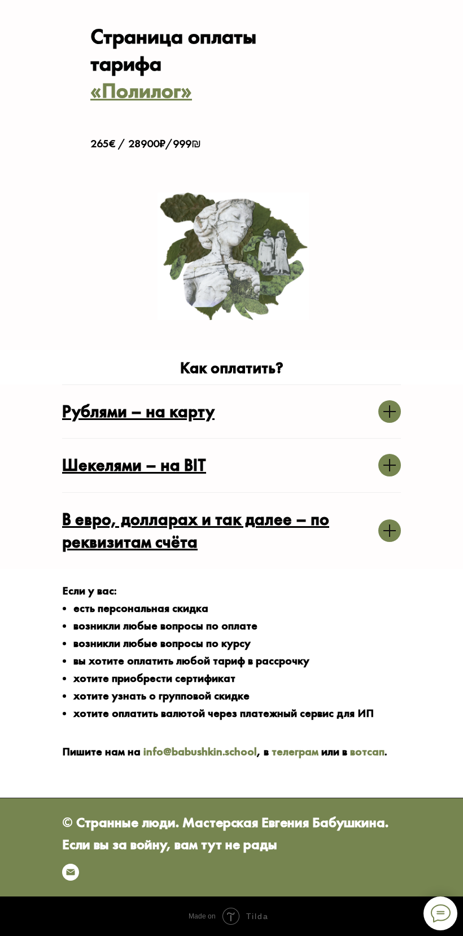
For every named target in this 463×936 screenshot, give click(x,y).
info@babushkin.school (200, 751)
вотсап (367, 751)
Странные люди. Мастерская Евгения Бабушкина (230, 822)
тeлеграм (295, 751)
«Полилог (135, 90)
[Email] (70, 872)
